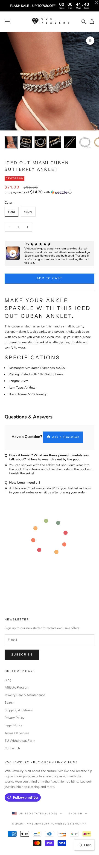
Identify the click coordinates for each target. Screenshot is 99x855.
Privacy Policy (14, 718)
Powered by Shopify (68, 823)
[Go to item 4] (55, 142)
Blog (8, 680)
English (75, 813)
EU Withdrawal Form (20, 741)
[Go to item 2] (25, 142)
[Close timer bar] (96, 2)
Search (9, 702)
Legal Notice (13, 725)
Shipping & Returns (19, 710)
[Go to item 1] (11, 142)
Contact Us (12, 748)
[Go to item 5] (70, 142)
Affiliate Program (17, 687)
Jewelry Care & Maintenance (25, 695)
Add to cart (50, 278)
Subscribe (22, 655)
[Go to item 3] (40, 142)
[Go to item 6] (84, 142)
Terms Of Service (17, 733)
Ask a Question (65, 437)
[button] (49, 192)
